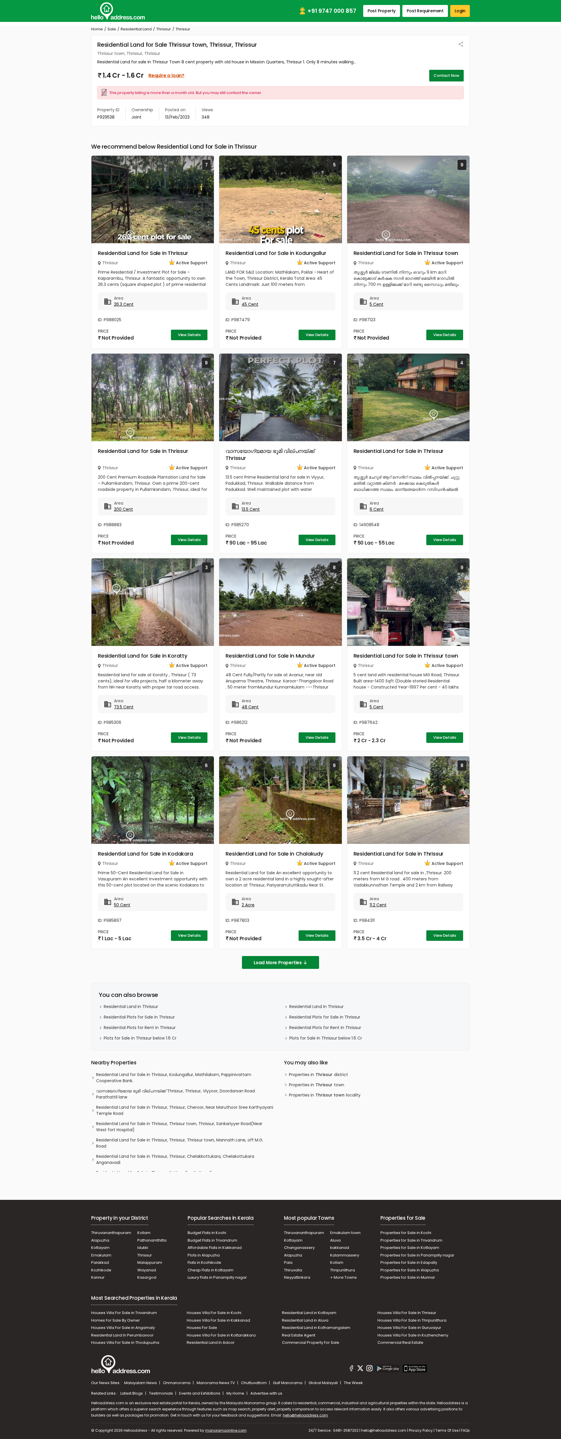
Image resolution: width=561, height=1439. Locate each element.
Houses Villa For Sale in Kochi (214, 1312)
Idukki (142, 1247)
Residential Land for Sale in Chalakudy (274, 853)
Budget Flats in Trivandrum (212, 1240)
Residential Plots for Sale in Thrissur (139, 1017)
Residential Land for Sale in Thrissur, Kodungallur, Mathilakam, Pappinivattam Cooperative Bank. (173, 1078)
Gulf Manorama (288, 1383)
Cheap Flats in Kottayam (210, 1270)
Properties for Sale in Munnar (407, 1277)
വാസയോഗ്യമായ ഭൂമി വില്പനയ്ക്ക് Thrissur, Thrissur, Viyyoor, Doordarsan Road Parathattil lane (175, 1094)
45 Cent (250, 304)
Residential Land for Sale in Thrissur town (406, 253)
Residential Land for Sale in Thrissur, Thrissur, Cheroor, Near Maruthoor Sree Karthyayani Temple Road (184, 1110)
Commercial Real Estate (400, 1342)
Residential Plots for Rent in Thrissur (140, 1027)
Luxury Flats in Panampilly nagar (217, 1277)
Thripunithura (342, 1270)
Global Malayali (324, 1383)
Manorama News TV (216, 1383)
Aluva (335, 1240)
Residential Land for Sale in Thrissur (143, 253)
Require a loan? (166, 75)
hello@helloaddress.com (305, 1415)
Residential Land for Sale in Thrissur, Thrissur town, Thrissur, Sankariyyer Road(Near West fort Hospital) (179, 1127)
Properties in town (316, 1085)
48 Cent (250, 707)
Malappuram (149, 1262)
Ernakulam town (345, 1232)
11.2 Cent (378, 905)
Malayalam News (141, 1383)
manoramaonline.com (226, 1430)
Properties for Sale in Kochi (405, 1232)
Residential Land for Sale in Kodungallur (276, 253)
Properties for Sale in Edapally (408, 1262)
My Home (235, 1393)
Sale (112, 29)
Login (460, 11)
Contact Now (446, 75)
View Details (189, 335)
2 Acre (248, 905)
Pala (288, 1262)
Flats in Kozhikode (204, 1262)
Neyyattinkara (297, 1277)
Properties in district (318, 1074)
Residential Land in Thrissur (131, 1006)
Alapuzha (100, 1240)
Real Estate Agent (298, 1335)
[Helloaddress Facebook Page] (351, 1369)
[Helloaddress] (118, 11)
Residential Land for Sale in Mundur (270, 655)
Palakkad (100, 1262)
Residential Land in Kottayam (309, 1312)
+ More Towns (343, 1277)
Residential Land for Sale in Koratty (142, 655)
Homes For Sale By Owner (115, 1320)
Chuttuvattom (254, 1383)
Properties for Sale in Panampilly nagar (417, 1255)
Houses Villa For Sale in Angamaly (123, 1327)
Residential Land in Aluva (305, 1320)
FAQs (465, 1430)
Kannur (98, 1277)
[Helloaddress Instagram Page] (369, 1369)
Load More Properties (278, 963)
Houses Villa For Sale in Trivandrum (124, 1312)
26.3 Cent (124, 304)
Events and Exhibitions (200, 1393)
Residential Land (136, 29)
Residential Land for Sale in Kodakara (145, 853)
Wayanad (146, 1270)
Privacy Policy (421, 1430)
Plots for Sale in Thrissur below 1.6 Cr (140, 1038)
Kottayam (100, 1247)
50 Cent (122, 905)
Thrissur (163, 29)
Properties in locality (325, 1095)
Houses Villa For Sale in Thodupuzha (125, 1342)
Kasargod (146, 1277)
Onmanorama (177, 1383)
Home (97, 29)
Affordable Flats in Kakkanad (215, 1247)
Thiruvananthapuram (111, 1232)
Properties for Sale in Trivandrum (411, 1240)
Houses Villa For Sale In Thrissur (407, 1312)
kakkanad (339, 1247)
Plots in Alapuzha (204, 1255)
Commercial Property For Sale (310, 1342)
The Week (353, 1383)
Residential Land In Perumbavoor (122, 1335)
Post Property (382, 11)
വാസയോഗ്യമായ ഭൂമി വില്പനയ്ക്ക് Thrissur (270, 454)
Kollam (143, 1232)
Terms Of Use (446, 1430)
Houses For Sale (202, 1327)
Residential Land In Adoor (211, 1342)
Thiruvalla (293, 1270)
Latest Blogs (132, 1393)
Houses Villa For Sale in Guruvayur (409, 1327)
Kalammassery (344, 1255)
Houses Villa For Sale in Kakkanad (218, 1320)
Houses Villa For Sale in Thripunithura (412, 1320)
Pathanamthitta (152, 1240)
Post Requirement (425, 11)
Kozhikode (101, 1270)
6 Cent (377, 509)
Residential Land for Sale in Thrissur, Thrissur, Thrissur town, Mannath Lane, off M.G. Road (179, 1143)
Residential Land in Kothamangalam (316, 1327)
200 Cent (123, 509)
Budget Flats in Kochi (207, 1232)
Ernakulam (101, 1255)
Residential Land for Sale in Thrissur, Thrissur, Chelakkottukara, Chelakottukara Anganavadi (175, 1159)
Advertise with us (266, 1393)
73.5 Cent (124, 707)
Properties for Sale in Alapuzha (409, 1270)
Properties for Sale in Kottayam (409, 1247)
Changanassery (299, 1247)
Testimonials (161, 1393)
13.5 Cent (251, 509)
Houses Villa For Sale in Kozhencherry (413, 1335)
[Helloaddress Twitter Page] (360, 1369)
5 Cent (376, 304)
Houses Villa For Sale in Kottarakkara (221, 1335)
